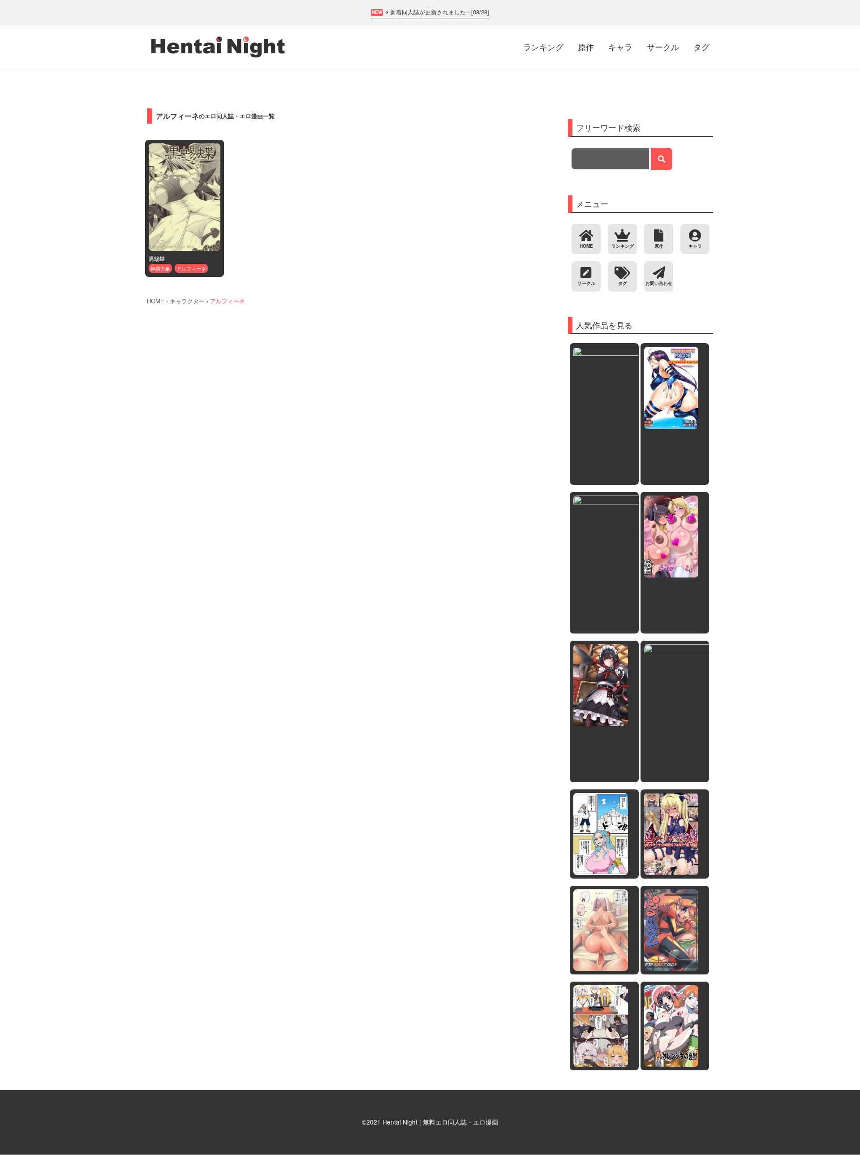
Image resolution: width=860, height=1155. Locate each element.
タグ (701, 46)
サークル (663, 46)
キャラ (620, 46)
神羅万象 (160, 268)
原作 (586, 46)
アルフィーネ (191, 268)
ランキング (543, 46)
